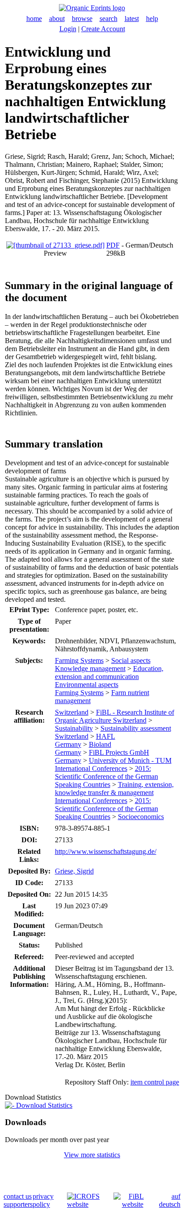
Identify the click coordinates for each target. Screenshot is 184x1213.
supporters (18, 1204)
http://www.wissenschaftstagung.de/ (105, 851)
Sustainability (74, 728)
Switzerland (71, 712)
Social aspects (131, 660)
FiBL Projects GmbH (119, 752)
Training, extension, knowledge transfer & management (114, 788)
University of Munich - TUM (130, 760)
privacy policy (43, 1200)
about (57, 18)
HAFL (105, 736)
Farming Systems (79, 660)
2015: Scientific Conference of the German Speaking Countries (106, 776)
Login (67, 29)
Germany (68, 744)
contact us (18, 1196)
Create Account (103, 29)
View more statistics (92, 1155)
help (152, 18)
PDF (113, 245)
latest (132, 18)
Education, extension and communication (109, 672)
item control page (154, 1082)
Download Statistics (43, 1105)
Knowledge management (90, 668)
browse (82, 18)
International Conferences (91, 768)
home (34, 18)
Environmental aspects (86, 684)
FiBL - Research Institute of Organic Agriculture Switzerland (114, 716)
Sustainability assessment (135, 728)
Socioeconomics (141, 816)
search (108, 18)
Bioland (100, 744)
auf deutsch (169, 1200)
